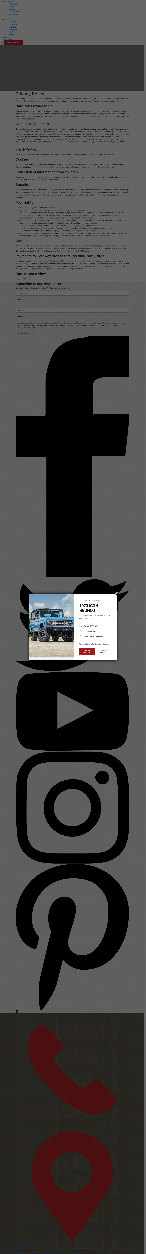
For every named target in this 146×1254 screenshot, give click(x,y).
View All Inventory (103, 651)
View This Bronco (87, 651)
